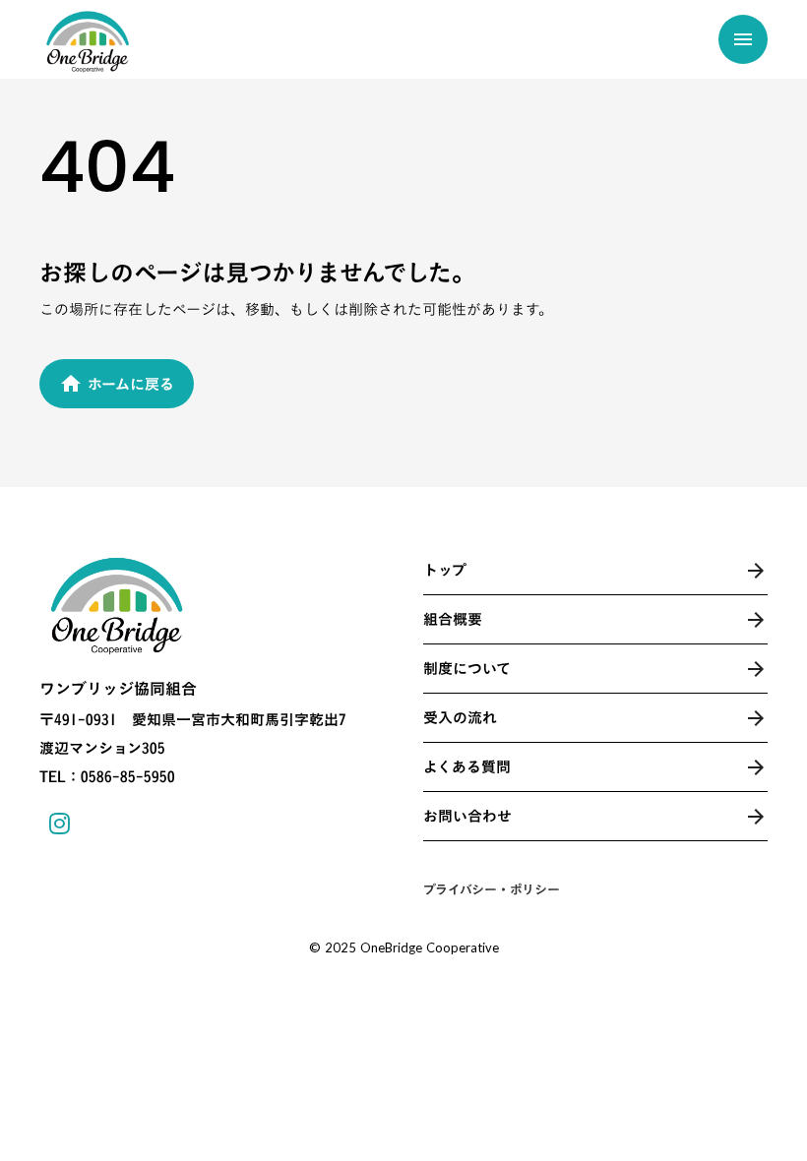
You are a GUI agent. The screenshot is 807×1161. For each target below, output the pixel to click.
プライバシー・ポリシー (491, 889)
